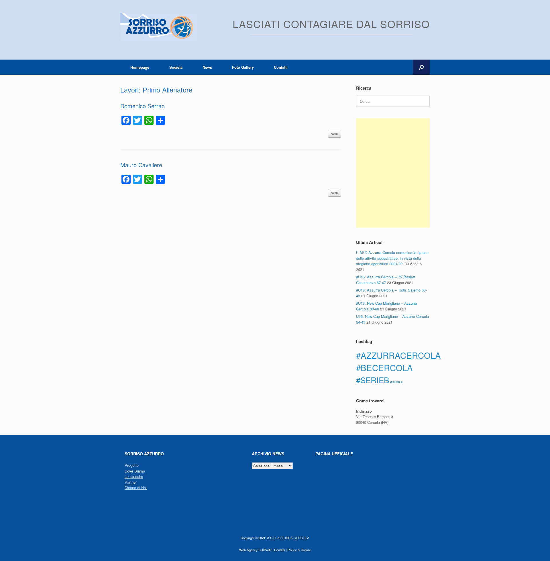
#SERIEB (372, 379)
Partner (131, 482)
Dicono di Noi (136, 487)
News (207, 67)
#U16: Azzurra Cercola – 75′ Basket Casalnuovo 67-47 (385, 279)
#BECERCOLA (384, 367)
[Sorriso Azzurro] (159, 27)
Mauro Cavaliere (141, 165)
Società (175, 67)
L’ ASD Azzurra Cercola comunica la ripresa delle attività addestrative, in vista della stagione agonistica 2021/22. (392, 258)
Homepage (139, 67)
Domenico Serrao (142, 106)
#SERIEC (396, 382)
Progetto (132, 465)
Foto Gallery (243, 67)
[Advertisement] (393, 173)
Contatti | (280, 550)
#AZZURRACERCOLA (398, 355)
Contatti (281, 67)
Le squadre (134, 476)
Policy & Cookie (299, 550)
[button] (421, 67)
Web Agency (248, 550)
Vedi (334, 134)
